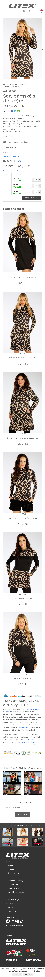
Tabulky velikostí (14, 888)
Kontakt (11, 865)
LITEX (5, 84)
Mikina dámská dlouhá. (22, 598)
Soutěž (10, 907)
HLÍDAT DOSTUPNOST (12, 170)
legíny (10, 740)
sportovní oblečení (34, 709)
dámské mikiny (19, 745)
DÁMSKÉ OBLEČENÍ (18, 84)
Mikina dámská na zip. (22, 678)
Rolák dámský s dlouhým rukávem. (22, 518)
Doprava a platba (14, 884)
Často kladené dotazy (16, 892)
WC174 (20, 161)
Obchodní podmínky (15, 881)
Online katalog (13, 873)
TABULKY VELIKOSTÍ (11, 157)
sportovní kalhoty (34, 740)
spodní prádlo (24, 727)
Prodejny (11, 869)
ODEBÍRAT (22, 814)
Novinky (11, 904)
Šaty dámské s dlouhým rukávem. (22, 278)
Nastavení (28, 974)
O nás (10, 862)
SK (35, 11)
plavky (7, 712)
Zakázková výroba (14, 900)
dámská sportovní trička (28, 742)
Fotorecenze (12, 911)
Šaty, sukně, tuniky (12, 87)
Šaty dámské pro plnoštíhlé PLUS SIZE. (22, 438)
